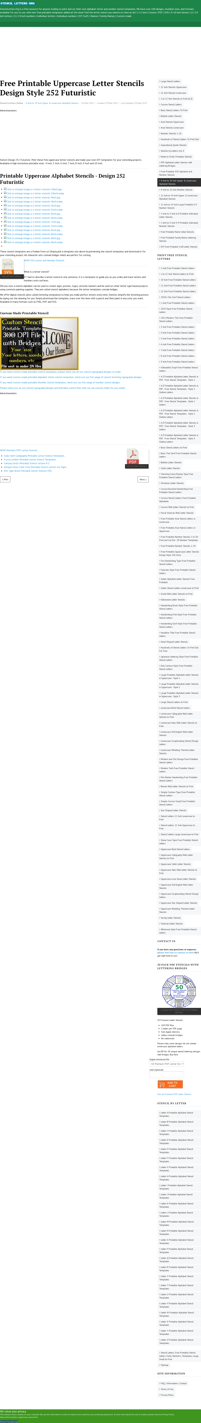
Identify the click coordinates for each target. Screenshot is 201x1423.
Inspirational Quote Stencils (174, 145)
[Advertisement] (94, 49)
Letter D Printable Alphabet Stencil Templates (176, 1142)
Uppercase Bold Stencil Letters (175, 849)
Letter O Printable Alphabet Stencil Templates (176, 1241)
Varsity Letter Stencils (171, 917)
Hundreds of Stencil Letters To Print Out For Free (178, 649)
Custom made (124, 16)
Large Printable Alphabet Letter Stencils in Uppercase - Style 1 (178, 676)
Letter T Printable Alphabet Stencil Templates (176, 1287)
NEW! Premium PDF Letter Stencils (18, 450)
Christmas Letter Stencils (172, 483)
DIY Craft (84, 16)
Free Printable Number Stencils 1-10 (178, 546)
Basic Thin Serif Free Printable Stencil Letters (177, 455)
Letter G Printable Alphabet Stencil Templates (176, 1169)
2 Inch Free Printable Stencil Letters (178, 303)
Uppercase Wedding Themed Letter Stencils (177, 910)
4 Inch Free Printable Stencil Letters (178, 332)
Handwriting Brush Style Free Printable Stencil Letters (178, 607)
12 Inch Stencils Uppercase (173, 87)
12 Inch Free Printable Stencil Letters (178, 291)
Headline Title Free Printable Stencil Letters (177, 634)
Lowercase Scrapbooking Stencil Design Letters (178, 743)
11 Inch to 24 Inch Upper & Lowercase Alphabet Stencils (178, 197)
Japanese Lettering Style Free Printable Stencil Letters (178, 658)
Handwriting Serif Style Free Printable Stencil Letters (178, 625)
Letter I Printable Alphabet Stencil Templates (176, 1187)
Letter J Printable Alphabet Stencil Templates (176, 1196)
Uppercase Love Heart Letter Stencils (178, 879)
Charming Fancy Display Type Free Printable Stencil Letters (176, 476)
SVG (167, 12)
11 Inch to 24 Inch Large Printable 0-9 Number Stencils (178, 206)
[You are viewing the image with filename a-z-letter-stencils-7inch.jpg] (32, 221)
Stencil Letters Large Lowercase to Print (179, 834)
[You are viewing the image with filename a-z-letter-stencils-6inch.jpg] (32, 213)
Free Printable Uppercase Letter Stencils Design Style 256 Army (179, 553)
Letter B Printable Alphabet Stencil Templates (176, 1123)
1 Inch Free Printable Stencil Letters (178, 268)
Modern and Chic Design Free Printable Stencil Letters (178, 761)
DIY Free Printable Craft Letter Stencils (179, 246)
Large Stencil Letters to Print (174, 702)
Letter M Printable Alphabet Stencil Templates (176, 1223)
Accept (15, 1421)
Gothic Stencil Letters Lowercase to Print (180, 588)
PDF (160, 12)
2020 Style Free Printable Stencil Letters (175, 310)
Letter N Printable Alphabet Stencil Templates (176, 1232)
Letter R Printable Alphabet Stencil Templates (176, 1269)
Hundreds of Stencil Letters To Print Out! (180, 139)
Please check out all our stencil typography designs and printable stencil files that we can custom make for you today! (62, 387)
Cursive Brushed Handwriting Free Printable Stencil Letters (176, 490)
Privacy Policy (167, 1395)
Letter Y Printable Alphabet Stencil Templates (176, 1332)
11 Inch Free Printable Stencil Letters (178, 285)
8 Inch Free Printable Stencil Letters (178, 355)
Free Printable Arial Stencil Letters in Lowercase (177, 520)
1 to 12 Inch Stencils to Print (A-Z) (177, 98)
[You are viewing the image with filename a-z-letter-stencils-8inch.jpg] (32, 229)
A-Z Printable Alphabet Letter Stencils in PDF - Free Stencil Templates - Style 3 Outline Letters (178, 438)
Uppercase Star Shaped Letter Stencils (179, 903)
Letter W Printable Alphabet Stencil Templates (176, 1314)
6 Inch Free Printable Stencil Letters (178, 344)
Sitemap (164, 1365)
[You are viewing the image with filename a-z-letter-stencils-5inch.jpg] (32, 205)
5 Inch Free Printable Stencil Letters (178, 338)
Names (94, 16)
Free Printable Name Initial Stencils (177, 231)
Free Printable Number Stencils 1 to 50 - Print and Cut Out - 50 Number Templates (179, 538)
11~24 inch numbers (24, 16)
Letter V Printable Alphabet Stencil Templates (176, 1305)
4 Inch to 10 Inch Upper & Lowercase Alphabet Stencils (177, 182)
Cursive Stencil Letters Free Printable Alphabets (177, 500)
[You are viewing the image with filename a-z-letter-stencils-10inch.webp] (34, 193)
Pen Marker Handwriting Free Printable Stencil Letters (178, 779)
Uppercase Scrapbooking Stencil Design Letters (178, 895)
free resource (31, 8)
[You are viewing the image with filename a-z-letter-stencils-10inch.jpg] (33, 188)
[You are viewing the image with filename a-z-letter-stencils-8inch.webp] (33, 233)
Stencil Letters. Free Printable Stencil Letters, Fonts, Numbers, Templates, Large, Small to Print (179, 1356)
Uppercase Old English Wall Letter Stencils (176, 886)
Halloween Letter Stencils (173, 599)
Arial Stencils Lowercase (172, 127)
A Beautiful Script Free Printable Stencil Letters (178, 369)
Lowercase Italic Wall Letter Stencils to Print (178, 724)
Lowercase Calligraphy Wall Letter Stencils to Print (176, 715)
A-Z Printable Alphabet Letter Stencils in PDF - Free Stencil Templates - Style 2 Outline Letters (178, 413)
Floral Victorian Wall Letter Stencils (177, 512)
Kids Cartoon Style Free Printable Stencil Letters (175, 667)
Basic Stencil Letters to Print (174, 447)
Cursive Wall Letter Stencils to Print (177, 507)
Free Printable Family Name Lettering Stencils (177, 239)
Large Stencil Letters (170, 81)
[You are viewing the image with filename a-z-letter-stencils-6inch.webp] (33, 217)
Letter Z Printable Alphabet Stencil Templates (176, 1341)
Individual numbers (67, 16)
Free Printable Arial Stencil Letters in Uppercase (177, 529)
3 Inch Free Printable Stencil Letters (178, 327)
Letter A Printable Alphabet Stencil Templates (176, 1114)
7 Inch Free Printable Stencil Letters (177, 350)
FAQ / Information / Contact (174, 1383)
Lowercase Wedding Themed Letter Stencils (177, 752)
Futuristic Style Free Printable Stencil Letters (177, 571)
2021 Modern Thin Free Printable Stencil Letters (176, 319)
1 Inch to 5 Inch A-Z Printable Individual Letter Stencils (178, 215)
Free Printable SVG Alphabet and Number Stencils (175, 173)
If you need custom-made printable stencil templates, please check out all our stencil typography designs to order (60, 371)
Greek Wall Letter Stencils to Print (177, 593)
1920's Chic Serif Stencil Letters (176, 297)
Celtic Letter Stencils (170, 468)
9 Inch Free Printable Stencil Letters (178, 361)
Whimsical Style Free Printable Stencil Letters (178, 931)
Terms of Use (167, 1389)
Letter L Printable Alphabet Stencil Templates (176, 1214)
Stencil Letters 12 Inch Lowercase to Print (177, 818)
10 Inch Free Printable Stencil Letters (178, 279)
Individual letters (46, 16)
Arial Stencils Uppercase (172, 121)
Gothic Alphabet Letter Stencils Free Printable (177, 581)
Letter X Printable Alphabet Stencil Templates (176, 1323)
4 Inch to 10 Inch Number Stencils (177, 189)
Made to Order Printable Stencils (176, 156)
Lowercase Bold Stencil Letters (175, 707)
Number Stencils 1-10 (171, 133)
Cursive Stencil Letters (171, 104)
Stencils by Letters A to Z (172, 150)
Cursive (152, 12)
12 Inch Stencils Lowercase (173, 92)
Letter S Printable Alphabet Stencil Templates (176, 1278)
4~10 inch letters (180, 12)
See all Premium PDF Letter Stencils (174, 1094)
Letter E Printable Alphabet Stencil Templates (176, 1151)
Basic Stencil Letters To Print (174, 110)
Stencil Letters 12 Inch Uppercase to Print (177, 827)
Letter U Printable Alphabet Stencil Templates (176, 1296)
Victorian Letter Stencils (172, 923)
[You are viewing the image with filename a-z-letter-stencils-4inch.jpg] (32, 197)
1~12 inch (141, 12)
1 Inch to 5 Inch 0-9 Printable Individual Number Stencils (178, 224)
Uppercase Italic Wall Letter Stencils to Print (178, 871)
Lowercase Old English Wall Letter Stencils (176, 733)
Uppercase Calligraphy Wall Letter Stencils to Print (176, 857)
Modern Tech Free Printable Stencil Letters (176, 770)
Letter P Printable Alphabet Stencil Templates (176, 1251)
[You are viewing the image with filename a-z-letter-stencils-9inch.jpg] (32, 237)
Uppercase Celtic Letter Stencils (176, 864)
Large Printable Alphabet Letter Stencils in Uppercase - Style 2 (178, 686)
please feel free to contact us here (175, 952)
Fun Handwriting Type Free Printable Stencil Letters (177, 562)
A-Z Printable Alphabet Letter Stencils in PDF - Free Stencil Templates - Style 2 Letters (178, 401)
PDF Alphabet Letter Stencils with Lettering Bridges (175, 164)
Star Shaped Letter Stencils (173, 810)
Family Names (107, 16)
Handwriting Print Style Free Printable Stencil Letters (177, 616)
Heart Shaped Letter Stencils (174, 641)
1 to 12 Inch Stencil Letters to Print (177, 274)
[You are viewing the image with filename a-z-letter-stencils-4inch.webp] (33, 201)
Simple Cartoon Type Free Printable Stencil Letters (177, 794)
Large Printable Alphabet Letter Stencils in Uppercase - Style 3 (178, 695)
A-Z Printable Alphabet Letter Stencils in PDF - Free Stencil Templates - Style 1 (178, 378)
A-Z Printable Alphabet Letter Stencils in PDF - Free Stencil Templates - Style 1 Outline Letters (178, 389)
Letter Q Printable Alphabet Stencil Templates (176, 1260)
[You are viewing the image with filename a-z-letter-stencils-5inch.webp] (33, 209)
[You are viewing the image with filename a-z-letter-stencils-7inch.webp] (33, 225)
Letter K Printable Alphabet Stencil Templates (176, 1205)
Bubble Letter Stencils (171, 116)
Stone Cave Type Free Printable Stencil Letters (178, 842)
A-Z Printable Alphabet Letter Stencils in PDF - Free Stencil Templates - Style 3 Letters (178, 426)
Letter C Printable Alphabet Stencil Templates (176, 1132)
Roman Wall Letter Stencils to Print (177, 786)
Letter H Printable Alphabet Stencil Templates (176, 1178)
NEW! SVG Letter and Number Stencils (44, 260)
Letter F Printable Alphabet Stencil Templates (176, 1160)
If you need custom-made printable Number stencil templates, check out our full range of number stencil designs (60, 382)
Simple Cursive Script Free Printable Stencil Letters (177, 803)
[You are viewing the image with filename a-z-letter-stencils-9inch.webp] (33, 241)
